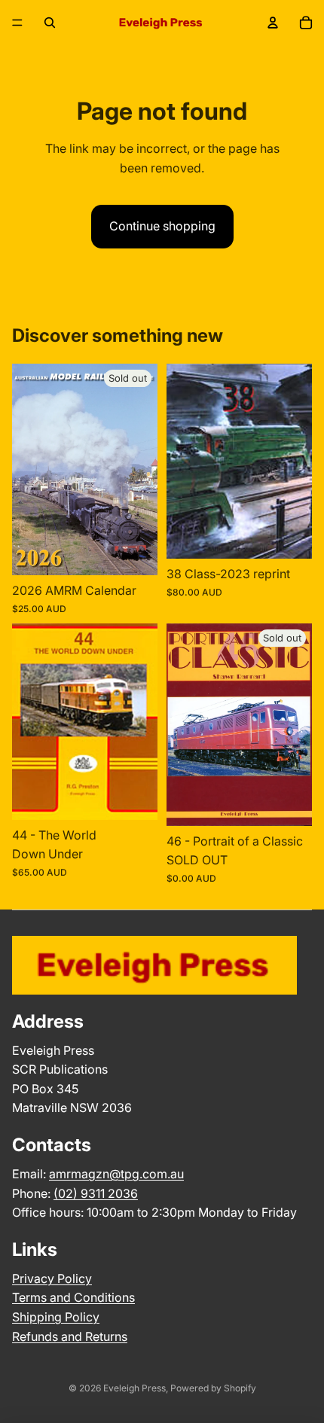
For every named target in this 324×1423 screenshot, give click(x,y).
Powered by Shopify (213, 1388)
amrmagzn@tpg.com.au (116, 1173)
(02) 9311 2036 (95, 1193)
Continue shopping (162, 225)
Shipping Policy (55, 1316)
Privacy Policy (52, 1278)
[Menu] (17, 22)
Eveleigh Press (134, 1388)
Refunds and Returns (69, 1336)
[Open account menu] (272, 22)
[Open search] (49, 22)
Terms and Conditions (73, 1297)
